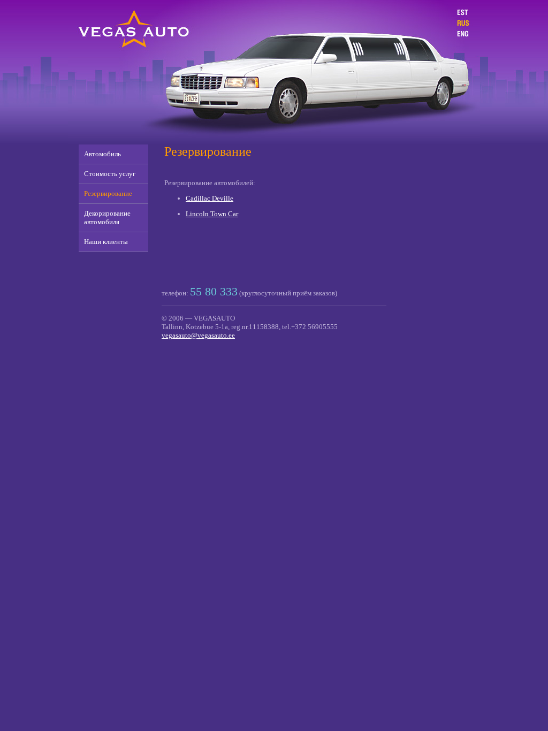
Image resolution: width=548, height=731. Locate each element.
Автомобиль (102, 154)
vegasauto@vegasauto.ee (198, 335)
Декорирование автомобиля (107, 217)
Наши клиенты (106, 242)
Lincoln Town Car (212, 214)
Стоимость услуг (109, 174)
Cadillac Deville (209, 198)
